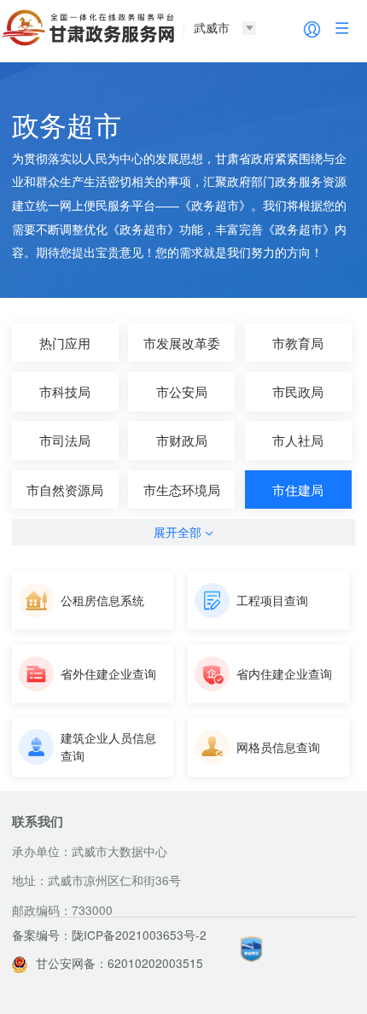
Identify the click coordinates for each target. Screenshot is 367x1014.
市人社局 (297, 440)
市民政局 (297, 391)
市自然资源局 (64, 489)
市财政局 (181, 440)
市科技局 (64, 391)
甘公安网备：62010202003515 (119, 962)
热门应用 (64, 343)
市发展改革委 (181, 343)
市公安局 (181, 391)
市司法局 (64, 440)
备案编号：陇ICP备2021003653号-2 (109, 934)
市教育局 (297, 343)
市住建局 (297, 489)
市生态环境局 (181, 489)
